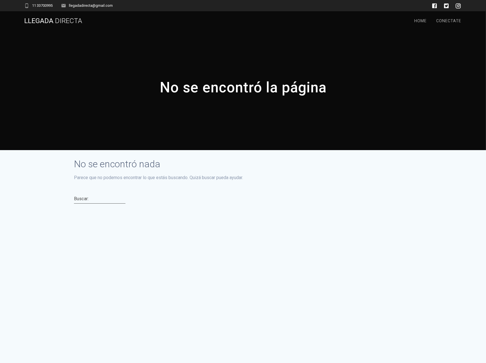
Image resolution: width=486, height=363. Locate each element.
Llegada (53, 20)
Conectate (448, 21)
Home (420, 21)
